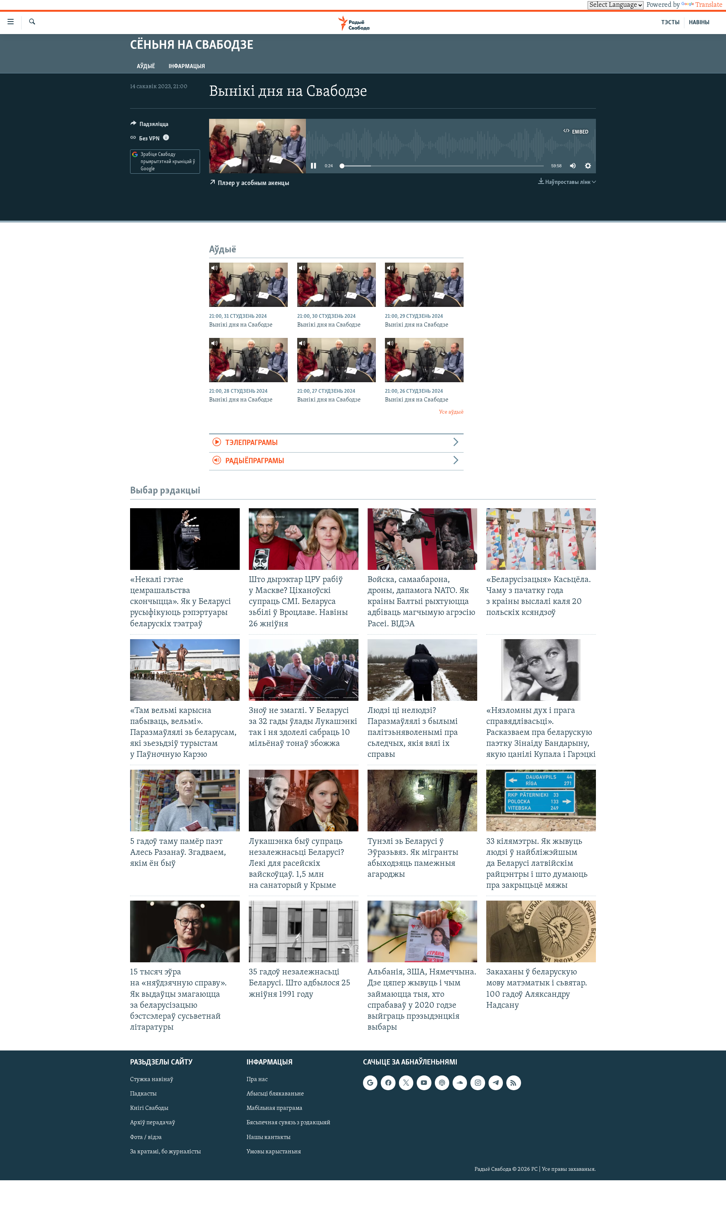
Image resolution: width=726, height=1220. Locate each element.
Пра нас (257, 1080)
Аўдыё (146, 67)
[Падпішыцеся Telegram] (496, 1082)
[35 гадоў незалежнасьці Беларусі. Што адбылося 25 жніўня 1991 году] (303, 931)
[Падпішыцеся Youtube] (424, 1082)
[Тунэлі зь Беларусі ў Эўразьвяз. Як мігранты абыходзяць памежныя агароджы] (422, 800)
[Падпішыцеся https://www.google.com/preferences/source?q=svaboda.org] (370, 1082)
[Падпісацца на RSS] (513, 1082)
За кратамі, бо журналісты (165, 1152)
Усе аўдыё (451, 412)
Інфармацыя (187, 67)
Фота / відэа (146, 1137)
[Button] (149, 126)
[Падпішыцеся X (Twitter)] (406, 1082)
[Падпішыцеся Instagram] (477, 1082)
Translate (709, 5)
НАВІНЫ (699, 23)
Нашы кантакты (268, 1137)
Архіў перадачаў (152, 1123)
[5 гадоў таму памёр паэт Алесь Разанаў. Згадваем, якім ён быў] (185, 800)
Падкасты (143, 1094)
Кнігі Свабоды (149, 1108)
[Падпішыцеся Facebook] (388, 1082)
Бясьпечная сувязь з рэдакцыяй (288, 1123)
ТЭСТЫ (670, 23)
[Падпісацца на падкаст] (442, 1082)
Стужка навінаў (151, 1080)
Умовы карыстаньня (274, 1152)
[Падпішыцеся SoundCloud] (460, 1082)
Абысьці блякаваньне (275, 1094)
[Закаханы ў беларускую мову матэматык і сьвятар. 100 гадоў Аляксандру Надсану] (541, 931)
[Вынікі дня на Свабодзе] (248, 285)
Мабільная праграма (274, 1108)
